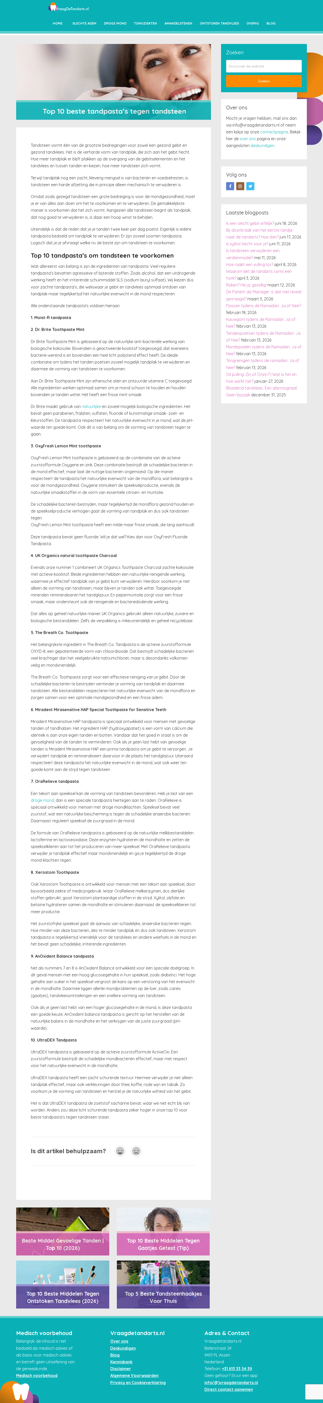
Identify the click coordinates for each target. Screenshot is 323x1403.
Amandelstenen (178, 23)
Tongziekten (145, 23)
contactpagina (274, 131)
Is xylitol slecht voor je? (247, 243)
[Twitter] (250, 186)
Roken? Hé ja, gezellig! (246, 284)
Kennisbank (121, 1361)
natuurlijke (91, 406)
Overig (253, 23)
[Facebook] (230, 186)
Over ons (119, 1341)
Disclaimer (120, 1368)
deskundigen (262, 145)
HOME (57, 23)
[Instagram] (240, 186)
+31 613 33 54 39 (237, 1368)
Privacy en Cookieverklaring (138, 1382)
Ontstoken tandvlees (219, 23)
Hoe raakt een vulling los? (249, 264)
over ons (248, 138)
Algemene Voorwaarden (134, 1375)
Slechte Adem (84, 23)
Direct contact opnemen (228, 1389)
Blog (271, 23)
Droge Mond (115, 23)
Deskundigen (123, 1348)
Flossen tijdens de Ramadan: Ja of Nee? (263, 305)
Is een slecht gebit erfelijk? (250, 223)
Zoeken (264, 81)
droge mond (42, 800)
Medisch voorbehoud (37, 1375)
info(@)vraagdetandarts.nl (231, 1382)
